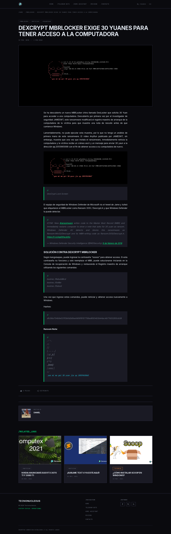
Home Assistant (92, 511)
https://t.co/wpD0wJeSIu (58, 237)
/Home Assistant (80, 4)
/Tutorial (118, 468)
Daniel (37, 412)
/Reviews (93, 4)
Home (87, 504)
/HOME (20, 12)
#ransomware (66, 223)
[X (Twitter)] (128, 504)
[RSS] (134, 504)
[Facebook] (122, 504)
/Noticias (35, 21)
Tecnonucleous (29, 501)
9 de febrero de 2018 (112, 243)
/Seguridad (46, 21)
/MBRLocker (30, 12)
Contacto (89, 519)
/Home (51, 4)
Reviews (89, 515)
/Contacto (105, 4)
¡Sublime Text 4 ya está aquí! (83, 473)
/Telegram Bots (63, 4)
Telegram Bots (91, 508)
